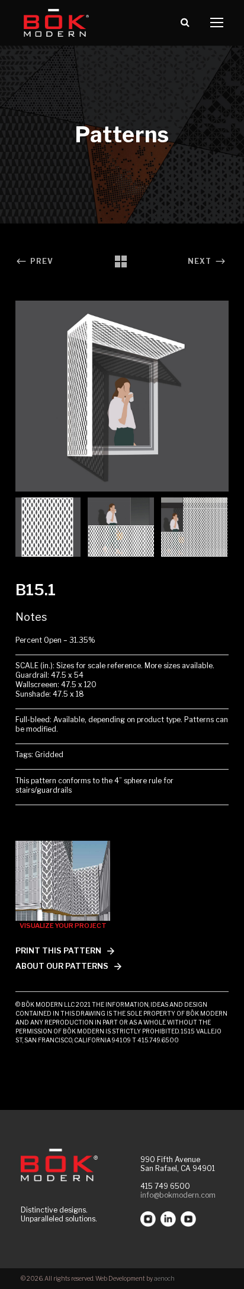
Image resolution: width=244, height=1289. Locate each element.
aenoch (164, 1278)
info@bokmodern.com (178, 1195)
